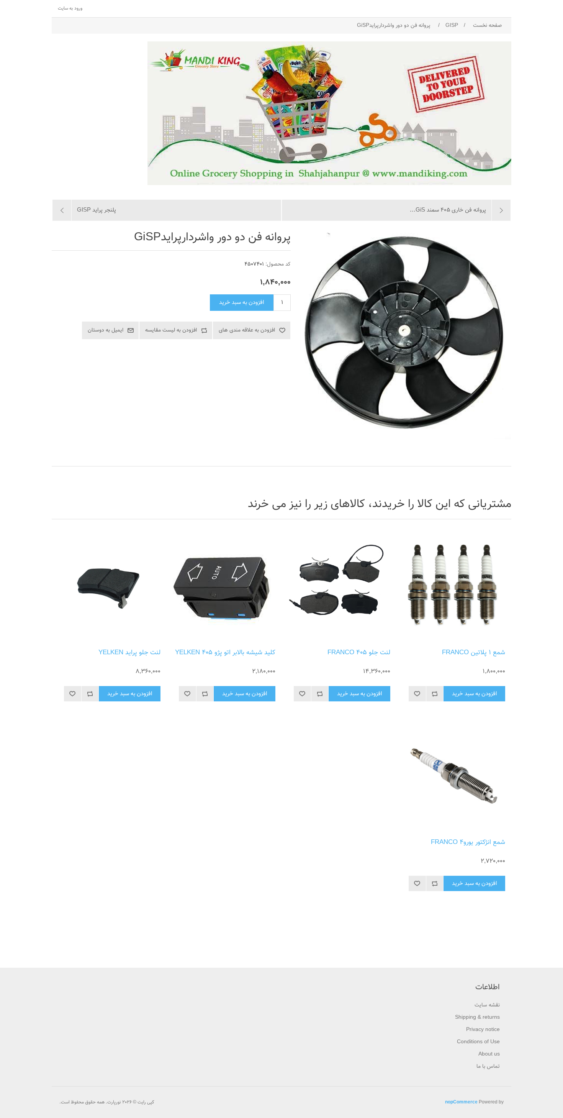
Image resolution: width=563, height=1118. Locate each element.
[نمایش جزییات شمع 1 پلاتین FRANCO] (454, 586)
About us (489, 1054)
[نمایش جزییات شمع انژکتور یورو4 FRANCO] (454, 776)
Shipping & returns (477, 1017)
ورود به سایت (70, 8)
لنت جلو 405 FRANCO (358, 653)
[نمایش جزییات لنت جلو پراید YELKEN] (109, 586)
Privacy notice (483, 1030)
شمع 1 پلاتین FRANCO (473, 653)
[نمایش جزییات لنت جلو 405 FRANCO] (339, 586)
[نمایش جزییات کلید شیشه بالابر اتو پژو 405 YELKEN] (224, 586)
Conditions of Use (478, 1042)
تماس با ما (488, 1066)
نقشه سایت (487, 1005)
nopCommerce (461, 1102)
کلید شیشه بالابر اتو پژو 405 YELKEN (225, 653)
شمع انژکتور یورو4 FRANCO (468, 842)
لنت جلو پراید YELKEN (129, 653)
